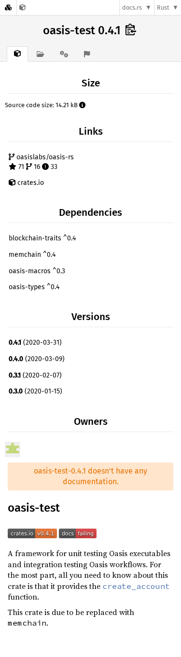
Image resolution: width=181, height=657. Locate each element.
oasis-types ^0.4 (34, 287)
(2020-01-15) (35, 391)
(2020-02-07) (35, 375)
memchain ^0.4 (32, 255)
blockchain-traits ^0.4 (42, 238)
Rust (163, 7)
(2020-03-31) (35, 342)
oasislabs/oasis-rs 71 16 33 (44, 162)
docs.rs (132, 7)
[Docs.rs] (8, 7)
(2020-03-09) (37, 359)
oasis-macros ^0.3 (37, 271)
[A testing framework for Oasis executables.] (22, 7)
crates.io (29, 183)
